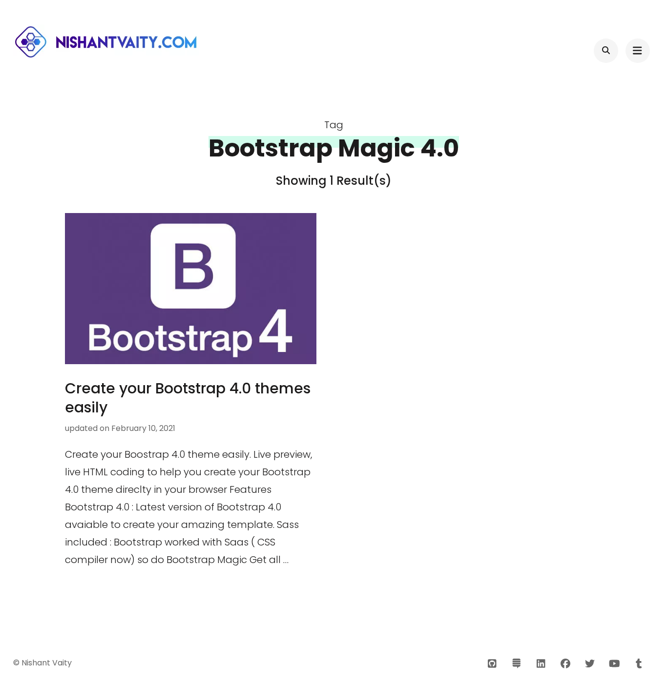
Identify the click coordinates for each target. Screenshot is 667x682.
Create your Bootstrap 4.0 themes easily (188, 398)
